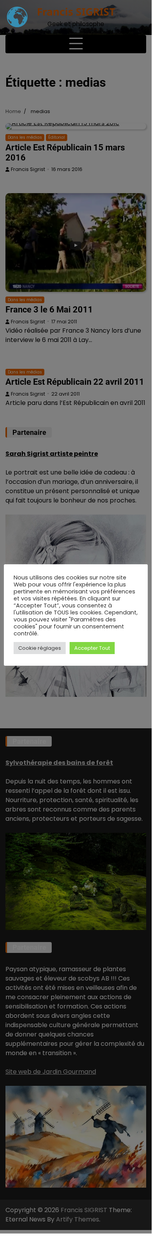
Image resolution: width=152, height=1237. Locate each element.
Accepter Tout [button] (92, 648)
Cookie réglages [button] (39, 648)
